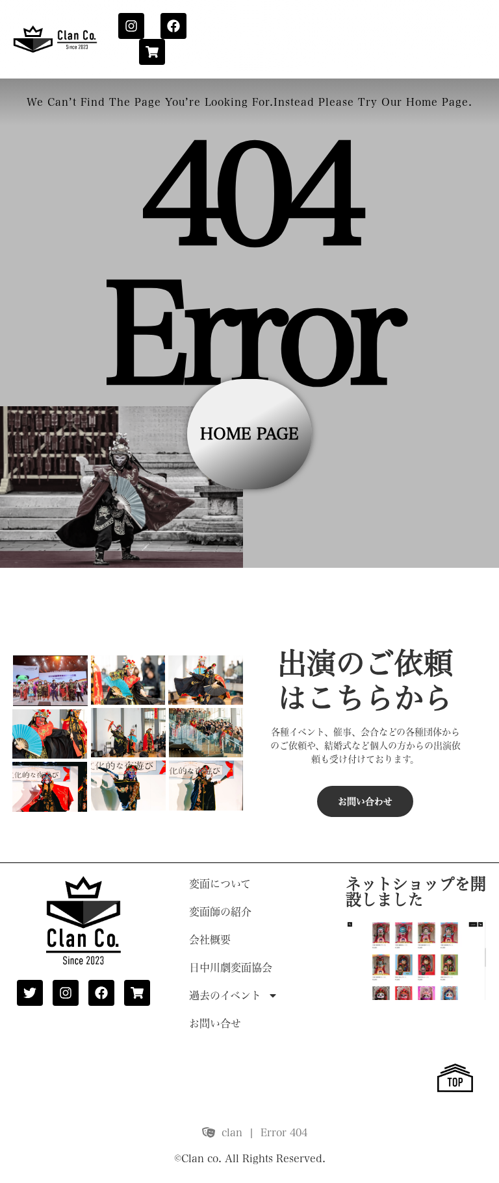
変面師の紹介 (220, 912)
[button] (50, 680)
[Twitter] (30, 993)
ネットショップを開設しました (416, 891)
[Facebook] (173, 26)
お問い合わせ (365, 801)
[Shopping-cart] (152, 52)
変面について (220, 884)
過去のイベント (225, 995)
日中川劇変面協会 (230, 967)
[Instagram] (131, 26)
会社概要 (210, 939)
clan (232, 1132)
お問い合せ (215, 1023)
